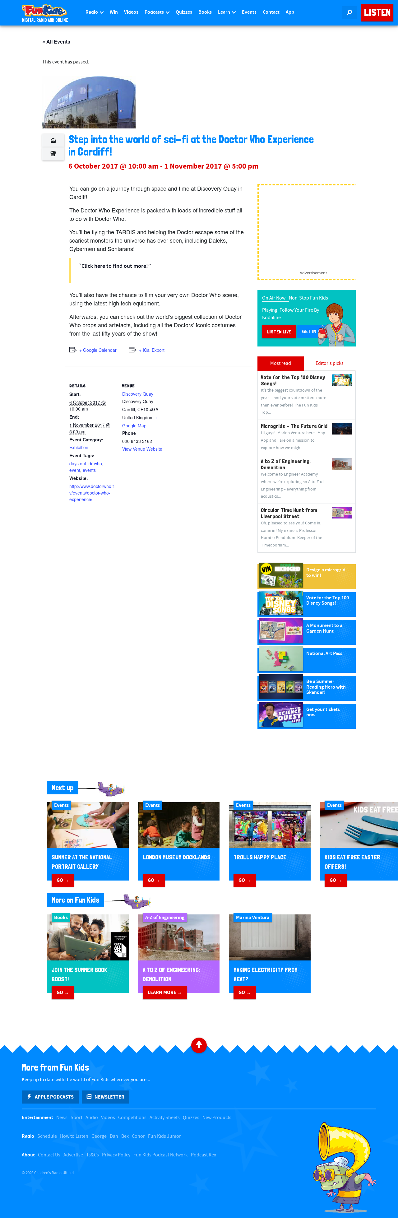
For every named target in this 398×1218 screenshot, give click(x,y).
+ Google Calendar (98, 350)
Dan (114, 1136)
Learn (224, 12)
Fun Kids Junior (164, 1136)
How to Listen (74, 1136)
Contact (271, 12)
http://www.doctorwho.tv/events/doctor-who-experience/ (91, 492)
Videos (131, 12)
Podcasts (155, 12)
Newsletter (109, 1097)
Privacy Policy (116, 1155)
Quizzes (184, 12)
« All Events (56, 41)
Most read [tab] (280, 363)
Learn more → (165, 992)
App (290, 12)
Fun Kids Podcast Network (160, 1155)
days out (77, 463)
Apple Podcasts (54, 1097)
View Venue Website (142, 449)
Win (114, 12)
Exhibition (78, 447)
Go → (63, 880)
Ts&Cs (92, 1155)
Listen (377, 12)
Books (205, 12)
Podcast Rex (203, 1155)
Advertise (73, 1155)
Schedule (47, 1136)
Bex (125, 1136)
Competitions (132, 1117)
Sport (76, 1117)
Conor (138, 1136)
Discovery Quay (137, 394)
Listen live (279, 332)
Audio (92, 1117)
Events (249, 12)
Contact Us (49, 1155)
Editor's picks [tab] (330, 363)
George (99, 1136)
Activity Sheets (165, 1117)
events (89, 470)
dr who (95, 463)
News (61, 1117)
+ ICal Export (151, 350)
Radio (92, 12)
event (74, 470)
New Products (216, 1117)
